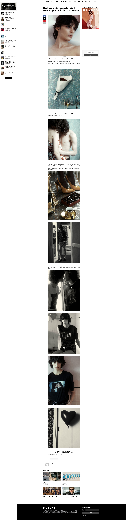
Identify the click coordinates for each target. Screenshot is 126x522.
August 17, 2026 (46, 499)
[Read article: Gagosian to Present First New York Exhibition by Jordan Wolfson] (52, 476)
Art (50, 12)
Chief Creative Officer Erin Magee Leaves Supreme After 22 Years (10, 41)
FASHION (60, 1)
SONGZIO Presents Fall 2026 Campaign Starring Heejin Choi (10, 62)
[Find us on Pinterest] (92, 2)
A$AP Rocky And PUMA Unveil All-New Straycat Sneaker (10, 67)
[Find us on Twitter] (89, 2)
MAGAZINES (69, 1)
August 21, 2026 (46, 484)
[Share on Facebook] (44, 16)
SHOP (86, 1)
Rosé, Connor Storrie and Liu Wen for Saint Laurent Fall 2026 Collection (70, 497)
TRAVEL (79, 1)
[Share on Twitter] (44, 18)
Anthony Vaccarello (66, 494)
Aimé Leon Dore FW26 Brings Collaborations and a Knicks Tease (9, 18)
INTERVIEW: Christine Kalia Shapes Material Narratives (9, 13)
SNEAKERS (65, 1)
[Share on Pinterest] (44, 21)
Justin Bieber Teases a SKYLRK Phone (10, 23)
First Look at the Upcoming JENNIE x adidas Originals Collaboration (9, 35)
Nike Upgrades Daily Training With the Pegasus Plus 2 (10, 29)
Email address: (85, 52)
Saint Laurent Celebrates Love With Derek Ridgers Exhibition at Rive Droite (7, 6)
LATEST (57, 1)
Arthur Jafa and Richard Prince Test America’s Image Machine (51, 497)
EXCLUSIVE (74, 1)
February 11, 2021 (45, 12)
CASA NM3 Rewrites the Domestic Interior (10, 57)
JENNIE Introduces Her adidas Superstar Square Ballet (10, 51)
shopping (56, 458)
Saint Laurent (53, 12)
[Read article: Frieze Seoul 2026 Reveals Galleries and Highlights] (71, 476)
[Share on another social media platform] (44, 23)
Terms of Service (52, 513)
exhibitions (52, 458)
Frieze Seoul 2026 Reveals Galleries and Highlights (70, 482)
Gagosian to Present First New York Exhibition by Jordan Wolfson (10, 46)
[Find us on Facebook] (87, 2)
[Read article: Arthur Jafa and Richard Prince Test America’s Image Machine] (52, 491)
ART (82, 1)
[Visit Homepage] (48, 2)
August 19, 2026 (65, 484)
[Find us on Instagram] (85, 515)
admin (52, 463)
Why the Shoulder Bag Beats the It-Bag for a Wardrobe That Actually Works (10, 72)
